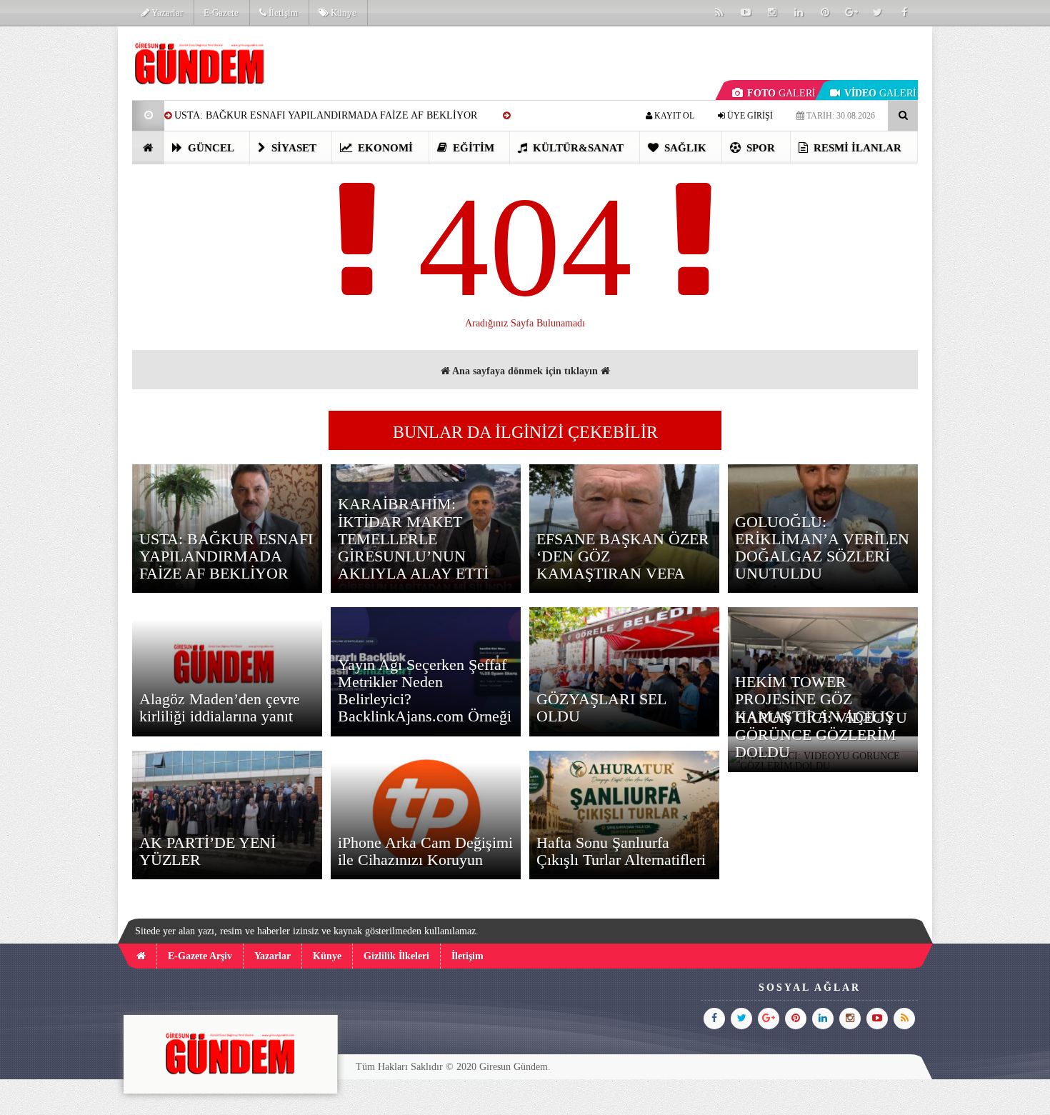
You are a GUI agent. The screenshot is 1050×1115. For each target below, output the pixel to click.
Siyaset (292, 148)
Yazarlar (166, 12)
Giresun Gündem (513, 1066)
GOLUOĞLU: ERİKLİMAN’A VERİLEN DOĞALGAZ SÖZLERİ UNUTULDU (822, 548)
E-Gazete (221, 12)
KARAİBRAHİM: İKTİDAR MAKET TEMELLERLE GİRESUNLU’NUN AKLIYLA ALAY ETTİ (413, 538)
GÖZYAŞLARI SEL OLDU (601, 707)
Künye (342, 12)
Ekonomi (384, 148)
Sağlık (683, 148)
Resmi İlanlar (856, 148)
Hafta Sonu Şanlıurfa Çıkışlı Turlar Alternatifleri (621, 851)
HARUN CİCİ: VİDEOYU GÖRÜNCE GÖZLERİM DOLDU (821, 735)
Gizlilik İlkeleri (396, 956)
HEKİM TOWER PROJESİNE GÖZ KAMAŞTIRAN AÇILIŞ (814, 699)
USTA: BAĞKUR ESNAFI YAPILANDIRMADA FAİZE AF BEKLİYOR (325, 115)
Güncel (209, 148)
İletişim (282, 12)
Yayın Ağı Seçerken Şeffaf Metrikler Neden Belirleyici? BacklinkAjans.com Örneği (424, 691)
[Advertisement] (60, 240)
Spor (759, 148)
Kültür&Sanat (577, 148)
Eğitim (472, 148)
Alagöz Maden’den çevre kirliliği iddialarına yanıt (219, 707)
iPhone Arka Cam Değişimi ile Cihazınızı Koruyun (425, 851)
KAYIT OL (673, 116)
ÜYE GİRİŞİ (749, 116)
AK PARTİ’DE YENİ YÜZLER (207, 851)
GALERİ (781, 93)
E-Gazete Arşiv (200, 956)
